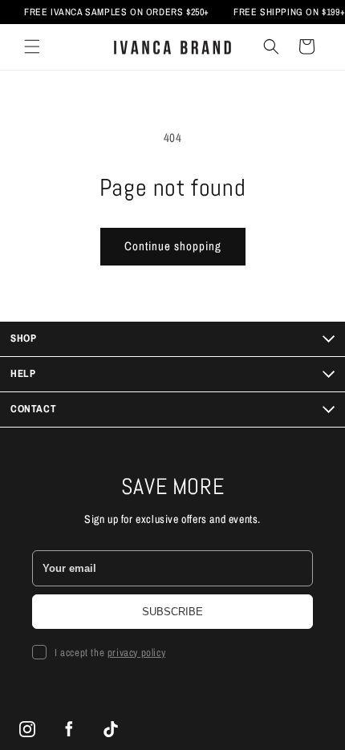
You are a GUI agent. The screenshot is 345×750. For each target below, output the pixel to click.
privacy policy (136, 652)
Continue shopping (172, 245)
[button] (32, 46)
